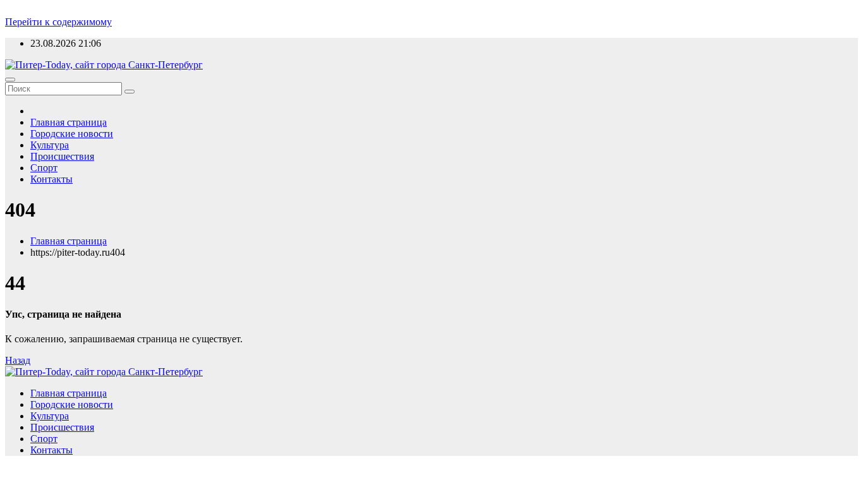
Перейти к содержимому (58, 21)
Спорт (43, 167)
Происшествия (62, 156)
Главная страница (68, 122)
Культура (49, 145)
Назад (17, 360)
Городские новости (71, 133)
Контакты (51, 179)
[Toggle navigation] (10, 79)
